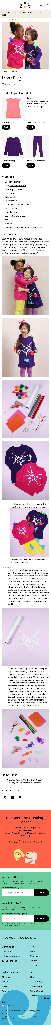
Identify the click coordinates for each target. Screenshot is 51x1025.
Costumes (16, 20)
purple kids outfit (16, 189)
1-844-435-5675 (10, 951)
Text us (37, 842)
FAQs (32, 951)
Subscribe (41, 892)
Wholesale (35, 995)
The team (6, 981)
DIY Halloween (36, 986)
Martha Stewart (15, 71)
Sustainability (36, 981)
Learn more (23, 909)
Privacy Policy (33, 923)
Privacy (22, 1016)
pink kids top (15, 182)
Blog (32, 977)
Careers (5, 991)
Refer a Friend (36, 991)
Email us (14, 842)
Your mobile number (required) (15, 914)
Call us (26, 842)
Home (4, 20)
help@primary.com (11, 956)
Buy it (6, 127)
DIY (9, 20)
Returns (33, 960)
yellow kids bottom (17, 185)
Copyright (32, 1016)
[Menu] (3, 5)
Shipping (34, 956)
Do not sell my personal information (18, 1021)
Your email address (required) (14, 888)
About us (6, 977)
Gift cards (34, 965)
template (6, 567)
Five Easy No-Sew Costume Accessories (25, 782)
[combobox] (11, 1005)
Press (4, 986)
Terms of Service (9, 1016)
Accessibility (8, 1019)
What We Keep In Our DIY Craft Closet (24, 780)
